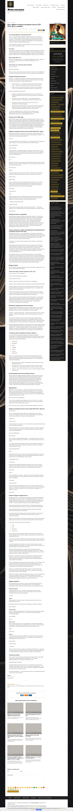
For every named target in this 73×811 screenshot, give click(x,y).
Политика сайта (25, 797)
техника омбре (54, 186)
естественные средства (56, 125)
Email (21, 771)
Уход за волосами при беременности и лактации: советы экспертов (57, 263)
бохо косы (53, 104)
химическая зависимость (57, 196)
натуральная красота (56, 153)
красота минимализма (56, 139)
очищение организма (56, 170)
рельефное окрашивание (57, 175)
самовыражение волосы (57, 177)
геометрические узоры (56, 116)
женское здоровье (55, 128)
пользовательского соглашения (33, 806)
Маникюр (63, 5)
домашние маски (55, 121)
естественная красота (56, 123)
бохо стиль (60, 104)
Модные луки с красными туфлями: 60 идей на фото (13, 715)
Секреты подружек (61, 7)
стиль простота (55, 184)
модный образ (54, 146)
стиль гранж (54, 182)
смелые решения (55, 179)
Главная (10, 797)
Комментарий (10, 775)
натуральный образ (55, 156)
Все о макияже (39, 5)
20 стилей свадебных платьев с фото (33, 715)
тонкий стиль (54, 189)
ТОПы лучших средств (60, 9)
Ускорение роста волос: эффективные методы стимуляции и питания (57, 272)
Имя (8, 771)
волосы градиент (55, 109)
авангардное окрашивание (57, 97)
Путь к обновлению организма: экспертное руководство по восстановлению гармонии (57, 227)
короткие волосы (55, 135)
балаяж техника (55, 102)
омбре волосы (54, 163)
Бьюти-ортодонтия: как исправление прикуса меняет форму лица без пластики (56, 208)
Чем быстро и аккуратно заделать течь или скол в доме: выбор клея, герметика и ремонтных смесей (57, 258)
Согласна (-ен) (38, 809)
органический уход (55, 168)
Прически (54, 7)
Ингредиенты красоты (55, 5)
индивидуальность (55, 132)
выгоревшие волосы (56, 113)
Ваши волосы (46, 5)
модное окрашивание (56, 144)
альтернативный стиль (56, 99)
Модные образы (36, 7)
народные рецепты (55, 149)
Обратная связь (17, 797)
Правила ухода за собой (45, 7)
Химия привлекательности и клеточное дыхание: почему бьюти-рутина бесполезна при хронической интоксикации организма (58, 214)
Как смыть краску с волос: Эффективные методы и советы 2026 (57, 284)
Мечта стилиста (15, 9)
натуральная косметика (56, 151)
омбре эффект (54, 165)
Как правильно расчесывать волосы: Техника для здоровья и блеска (57, 308)
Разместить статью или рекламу (44, 797)
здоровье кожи (55, 130)
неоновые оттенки (55, 158)
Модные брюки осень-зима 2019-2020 (32, 736)
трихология (54, 191)
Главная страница (30, 5)
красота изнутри (55, 137)
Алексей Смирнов (11, 684)
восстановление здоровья (57, 111)
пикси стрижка (54, 172)
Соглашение (33, 797)
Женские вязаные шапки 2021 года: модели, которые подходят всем (15, 736)
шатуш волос (54, 198)
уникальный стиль (55, 193)
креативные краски (55, 142)
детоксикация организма (57, 118)
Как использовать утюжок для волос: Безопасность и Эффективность (56, 346)
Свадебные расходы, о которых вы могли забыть (33, 757)
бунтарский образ (55, 106)
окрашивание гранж (55, 160)
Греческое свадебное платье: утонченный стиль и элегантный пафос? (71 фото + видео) (15, 758)
